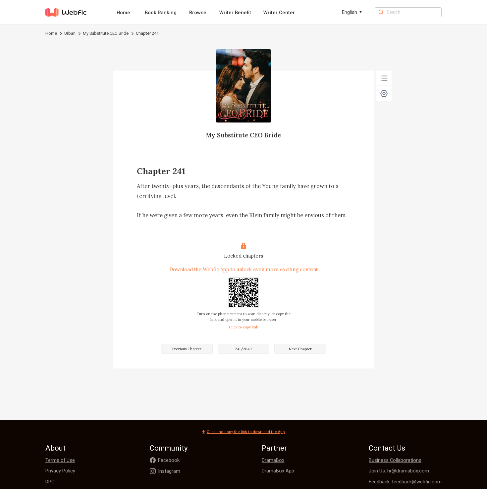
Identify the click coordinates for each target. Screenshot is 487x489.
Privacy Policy (60, 471)
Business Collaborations (395, 460)
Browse (197, 13)
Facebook (169, 460)
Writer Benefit (235, 13)
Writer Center (279, 13)
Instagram (169, 471)
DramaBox (273, 460)
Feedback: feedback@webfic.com (405, 482)
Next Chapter (300, 349)
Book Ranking (161, 13)
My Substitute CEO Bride (106, 33)
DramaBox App (278, 471)
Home (123, 13)
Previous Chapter (186, 349)
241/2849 (243, 349)
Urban (70, 33)
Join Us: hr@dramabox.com (399, 471)
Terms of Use (60, 460)
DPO (50, 482)
